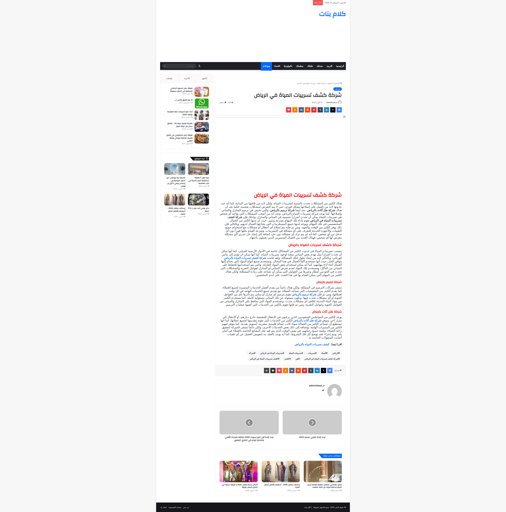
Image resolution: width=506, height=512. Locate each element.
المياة (323, 353)
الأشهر (204, 78)
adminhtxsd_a (331, 102)
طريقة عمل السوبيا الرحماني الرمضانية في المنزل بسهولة (181, 90)
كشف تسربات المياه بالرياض (312, 344)
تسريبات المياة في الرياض (271, 353)
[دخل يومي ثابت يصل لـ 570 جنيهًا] (198, 199)
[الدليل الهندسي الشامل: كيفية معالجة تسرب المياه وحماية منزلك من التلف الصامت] (323, 471)
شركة (251, 353)
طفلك (310, 66)
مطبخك (299, 66)
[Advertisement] (253, 42)
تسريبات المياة (295, 353)
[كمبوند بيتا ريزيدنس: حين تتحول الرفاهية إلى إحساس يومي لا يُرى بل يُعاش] (174, 169)
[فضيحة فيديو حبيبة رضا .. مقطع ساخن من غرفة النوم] (201, 127)
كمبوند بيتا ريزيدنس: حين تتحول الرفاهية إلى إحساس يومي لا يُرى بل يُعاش (175, 182)
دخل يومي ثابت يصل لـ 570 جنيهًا (198, 210)
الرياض (335, 353)
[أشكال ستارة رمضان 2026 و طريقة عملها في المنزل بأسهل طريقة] (239, 471)
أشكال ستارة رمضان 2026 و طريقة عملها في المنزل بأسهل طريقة (240, 486)
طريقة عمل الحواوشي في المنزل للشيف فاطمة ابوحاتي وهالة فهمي (179, 138)
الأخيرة (187, 78)
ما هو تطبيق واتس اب (184, 100)
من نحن (186, 507)
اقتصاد (277, 66)
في (297, 358)
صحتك (320, 66)
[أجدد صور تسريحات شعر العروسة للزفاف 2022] (201, 115)
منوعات (266, 66)
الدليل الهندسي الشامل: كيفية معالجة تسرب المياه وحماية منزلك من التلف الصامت (324, 486)
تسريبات (311, 353)
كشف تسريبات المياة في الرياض (264, 358)
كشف (286, 358)
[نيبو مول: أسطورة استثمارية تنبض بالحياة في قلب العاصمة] (198, 169)
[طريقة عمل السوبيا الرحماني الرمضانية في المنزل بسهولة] (201, 92)
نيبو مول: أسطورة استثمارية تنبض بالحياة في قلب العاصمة (198, 180)
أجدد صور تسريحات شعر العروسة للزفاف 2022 (180, 113)
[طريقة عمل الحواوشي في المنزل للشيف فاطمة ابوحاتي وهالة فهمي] (201, 139)
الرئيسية (340, 66)
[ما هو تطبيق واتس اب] (201, 103)
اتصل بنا (164, 507)
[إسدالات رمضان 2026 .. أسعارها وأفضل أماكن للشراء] (281, 471)
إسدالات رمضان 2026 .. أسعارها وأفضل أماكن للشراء (282, 486)
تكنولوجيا (288, 66)
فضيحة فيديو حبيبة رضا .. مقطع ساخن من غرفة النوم (180, 125)
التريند (329, 66)
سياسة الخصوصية (175, 507)
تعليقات (169, 78)
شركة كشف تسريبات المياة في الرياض (321, 358)
